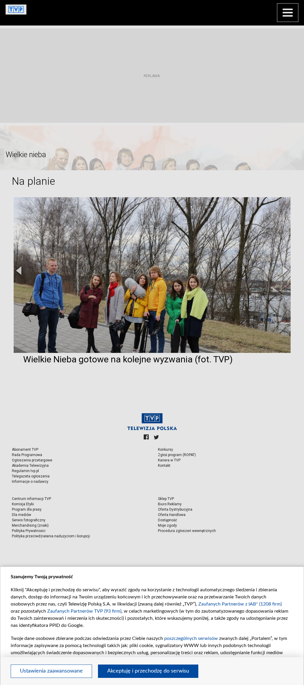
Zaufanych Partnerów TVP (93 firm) (84, 611)
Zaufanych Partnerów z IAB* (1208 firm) (240, 604)
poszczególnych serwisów (191, 638)
